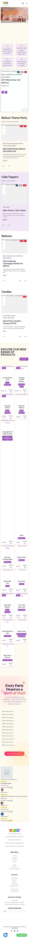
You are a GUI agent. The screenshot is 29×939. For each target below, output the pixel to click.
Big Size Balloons (10, 74)
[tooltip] (3, 92)
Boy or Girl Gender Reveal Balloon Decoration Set (14, 150)
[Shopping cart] (23, 3)
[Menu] (26, 3)
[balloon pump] (21, 624)
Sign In (14, 882)
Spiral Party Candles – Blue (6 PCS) (12, 322)
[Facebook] (11, 930)
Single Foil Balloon (6, 77)
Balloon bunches (21, 384)
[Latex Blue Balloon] (7, 399)
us (16, 859)
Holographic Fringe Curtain (7, 439)
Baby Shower (6, 143)
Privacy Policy (14, 889)
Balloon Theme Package (15, 143)
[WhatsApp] (17, 930)
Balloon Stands (21, 560)
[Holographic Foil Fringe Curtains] (7, 425)
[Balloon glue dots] (7, 574)
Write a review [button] (4, 785)
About (13, 859)
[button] (26, 109)
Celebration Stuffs (22, 538)
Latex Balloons (7, 412)
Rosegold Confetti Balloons (21, 379)
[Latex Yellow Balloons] (7, 598)
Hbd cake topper (10, 216)
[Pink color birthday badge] (7, 550)
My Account (14, 878)
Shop (14, 865)
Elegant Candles (11, 315)
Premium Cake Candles (8, 318)
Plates (21, 535)
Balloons (4, 74)
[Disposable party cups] (7, 624)
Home (14, 855)
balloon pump (21, 631)
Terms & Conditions (14, 869)
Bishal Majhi (14, 928)
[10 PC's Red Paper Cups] (21, 598)
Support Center (14, 886)
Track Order (14, 900)
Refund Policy (14, 891)
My (13, 880)
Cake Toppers (6, 213)
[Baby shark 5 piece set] (7, 648)
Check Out (14, 884)
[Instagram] (14, 930)
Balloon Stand (21, 557)
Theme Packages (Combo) (7, 660)
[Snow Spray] (21, 574)
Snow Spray (21, 581)
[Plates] (21, 477)
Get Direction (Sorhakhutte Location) (14, 904)
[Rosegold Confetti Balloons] (21, 371)
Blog (14, 861)
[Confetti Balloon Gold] (7, 371)
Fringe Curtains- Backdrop (7, 437)
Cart (15, 880)
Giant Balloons (18, 74)
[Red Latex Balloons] (21, 399)
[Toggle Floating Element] (5, 935)
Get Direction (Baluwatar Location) (14, 902)
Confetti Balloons (7, 384)
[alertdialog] (14, 935)
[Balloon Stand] (21, 550)
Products (14, 857)
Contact (14, 867)
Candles (5, 315)
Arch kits (7, 585)
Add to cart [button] (11, 390)
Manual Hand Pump (21, 636)
